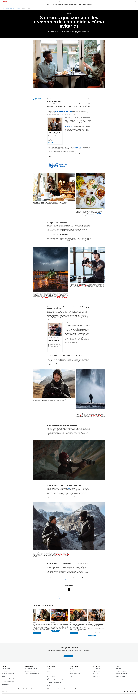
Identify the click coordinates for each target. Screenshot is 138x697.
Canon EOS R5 (59, 296)
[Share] (69, 589)
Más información (55, 630)
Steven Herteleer (68, 126)
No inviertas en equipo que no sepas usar (57, 166)
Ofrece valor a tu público (54, 163)
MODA (89, 622)
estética (70, 227)
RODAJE (71, 622)
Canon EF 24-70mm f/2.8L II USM (60, 297)
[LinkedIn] (130, 691)
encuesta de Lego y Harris (58, 598)
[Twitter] (132, 691)
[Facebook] (124, 691)
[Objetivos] (57, 4)
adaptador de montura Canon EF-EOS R (41, 297)
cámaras (80, 285)
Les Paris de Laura (86, 118)
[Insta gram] (127, 691)
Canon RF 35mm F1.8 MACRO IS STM (87, 214)
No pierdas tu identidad (53, 159)
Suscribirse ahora (68, 656)
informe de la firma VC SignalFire (59, 596)
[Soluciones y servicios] (77, 4)
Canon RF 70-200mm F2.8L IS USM (94, 415)
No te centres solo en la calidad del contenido (58, 164)
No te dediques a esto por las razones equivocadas (59, 167)
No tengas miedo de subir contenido (56, 165)
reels (73, 122)
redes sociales (78, 147)
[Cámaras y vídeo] (52, 4)
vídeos (68, 488)
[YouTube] (135, 691)
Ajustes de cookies (85, 688)
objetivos (85, 285)
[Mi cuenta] (133, 2)
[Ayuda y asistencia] (86, 4)
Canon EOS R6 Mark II (98, 213)
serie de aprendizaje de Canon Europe (63, 111)
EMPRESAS (53, 622)
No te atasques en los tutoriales (55, 162)
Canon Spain (4, 691)
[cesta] (135, 2)
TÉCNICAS (69, 13)
